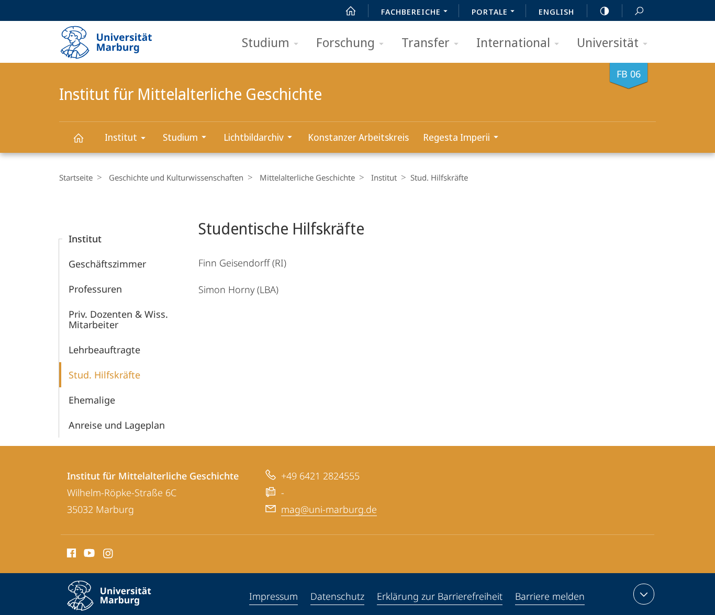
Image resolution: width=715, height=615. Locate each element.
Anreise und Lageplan (117, 425)
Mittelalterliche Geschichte (307, 177)
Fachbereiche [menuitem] (411, 11)
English (556, 11)
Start (350, 10)
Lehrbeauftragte (104, 349)
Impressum (273, 596)
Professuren (95, 289)
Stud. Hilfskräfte (104, 374)
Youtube (88, 554)
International (513, 42)
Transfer (425, 42)
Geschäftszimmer (107, 264)
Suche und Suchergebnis (639, 10)
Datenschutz (337, 596)
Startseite (76, 177)
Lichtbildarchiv (254, 137)
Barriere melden (550, 596)
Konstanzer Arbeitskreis (358, 137)
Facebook (70, 554)
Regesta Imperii (456, 137)
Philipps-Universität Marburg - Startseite (124, 38)
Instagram (108, 554)
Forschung (345, 42)
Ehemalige (92, 400)
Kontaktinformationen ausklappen (643, 594)
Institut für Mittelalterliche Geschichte (78, 137)
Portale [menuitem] (490, 11)
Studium (265, 42)
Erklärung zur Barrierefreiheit (439, 596)
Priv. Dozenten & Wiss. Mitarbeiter (118, 319)
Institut (121, 137)
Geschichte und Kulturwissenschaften (176, 177)
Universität (608, 42)
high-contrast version (604, 10)
